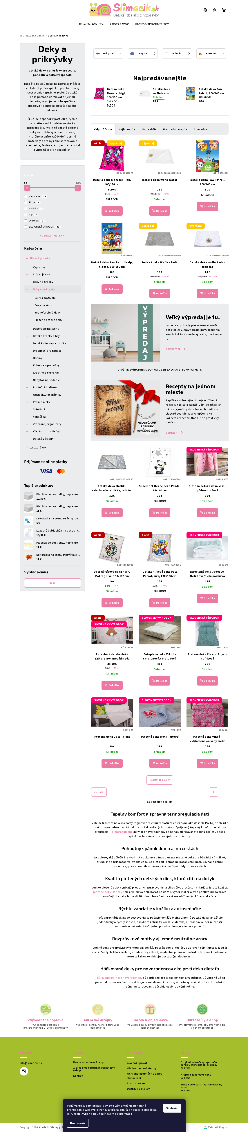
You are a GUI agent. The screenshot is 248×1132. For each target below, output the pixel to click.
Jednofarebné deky (48, 313)
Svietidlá (39, 409)
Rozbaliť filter (51, 236)
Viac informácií (122, 1114)
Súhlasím (172, 1108)
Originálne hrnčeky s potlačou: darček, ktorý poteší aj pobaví (200, 1063)
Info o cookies (136, 1083)
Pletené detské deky (49, 320)
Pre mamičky (41, 402)
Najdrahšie (149, 129)
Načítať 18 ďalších (160, 780)
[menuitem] (91, 24)
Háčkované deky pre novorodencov (118, 978)
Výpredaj (36, 221)
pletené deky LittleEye (108, 892)
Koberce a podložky (46, 365)
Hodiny (37, 358)
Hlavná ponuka (40, 258)
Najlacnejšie (127, 129)
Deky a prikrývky (44, 289)
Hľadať (52, 583)
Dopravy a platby (138, 1089)
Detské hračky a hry (46, 336)
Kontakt (78, 1075)
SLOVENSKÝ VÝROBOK (44, 227)
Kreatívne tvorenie (46, 373)
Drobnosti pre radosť (47, 351)
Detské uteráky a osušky (49, 343)
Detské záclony (43, 439)
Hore (101, 792)
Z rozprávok (38, 448)
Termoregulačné (121, 832)
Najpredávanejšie (175, 129)
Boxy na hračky (43, 282)
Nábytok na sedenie (46, 380)
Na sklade (37, 196)
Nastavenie (77, 1123)
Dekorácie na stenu (46, 329)
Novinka (35, 208)
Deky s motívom (45, 298)
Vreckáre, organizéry (47, 424)
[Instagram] (24, 1071)
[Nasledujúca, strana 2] (213, 792)
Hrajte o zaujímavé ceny (88, 1062)
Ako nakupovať (137, 1063)
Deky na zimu (43, 305)
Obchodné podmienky (142, 1068)
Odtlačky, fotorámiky (47, 395)
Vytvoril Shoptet (218, 1127)
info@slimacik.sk (31, 1063)
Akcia (34, 202)
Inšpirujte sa (41, 274)
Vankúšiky (40, 417)
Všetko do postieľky (46, 431)
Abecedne (200, 129)
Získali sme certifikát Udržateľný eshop (94, 1068)
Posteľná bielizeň (45, 387)
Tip (33, 215)
